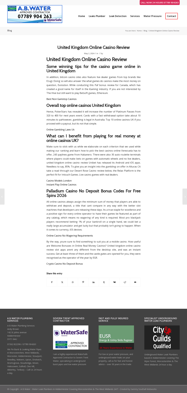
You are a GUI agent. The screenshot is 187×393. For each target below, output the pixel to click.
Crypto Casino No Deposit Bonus (64, 263)
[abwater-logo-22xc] (34, 16)
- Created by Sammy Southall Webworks (137, 389)
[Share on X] (62, 282)
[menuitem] (81, 16)
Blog (9, 30)
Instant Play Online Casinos (61, 184)
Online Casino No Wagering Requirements (69, 235)
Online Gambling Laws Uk (60, 129)
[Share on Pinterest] (83, 282)
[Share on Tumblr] (104, 282)
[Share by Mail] (135, 282)
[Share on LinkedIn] (93, 282)
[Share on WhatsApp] (73, 282)
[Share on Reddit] (125, 282)
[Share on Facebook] (52, 282)
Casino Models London (59, 180)
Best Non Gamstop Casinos (61, 99)
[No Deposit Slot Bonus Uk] (2, 197)
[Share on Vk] (114, 282)
